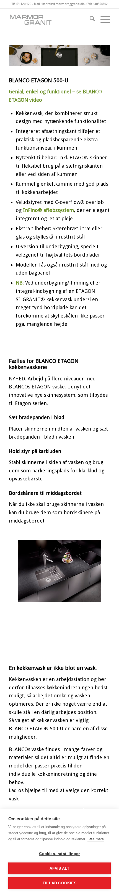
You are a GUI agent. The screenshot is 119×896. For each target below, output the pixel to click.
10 (75, 660)
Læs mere (95, 839)
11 (79, 660)
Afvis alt (60, 868)
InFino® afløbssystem (48, 210)
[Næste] (97, 636)
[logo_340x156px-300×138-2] (49, 20)
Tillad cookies (59, 883)
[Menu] (102, 20)
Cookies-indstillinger (59, 854)
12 (84, 660)
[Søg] (89, 20)
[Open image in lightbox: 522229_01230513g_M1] (104, 662)
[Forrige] (21, 636)
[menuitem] (89, 20)
